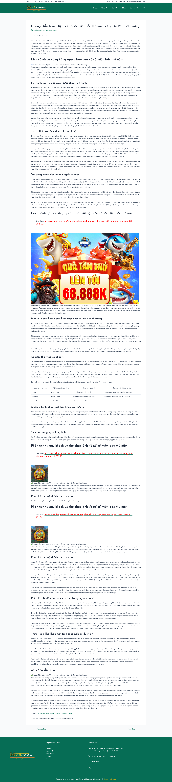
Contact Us (134, 8)
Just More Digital (110, 779)
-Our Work (50, 754)
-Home (48, 748)
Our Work (115, 8)
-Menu (48, 756)
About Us (104, 8)
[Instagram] (144, 8)
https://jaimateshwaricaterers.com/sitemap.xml (55, 713)
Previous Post (40, 729)
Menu (124, 8)
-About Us (49, 751)
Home (95, 8)
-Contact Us (50, 759)
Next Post (133, 729)
